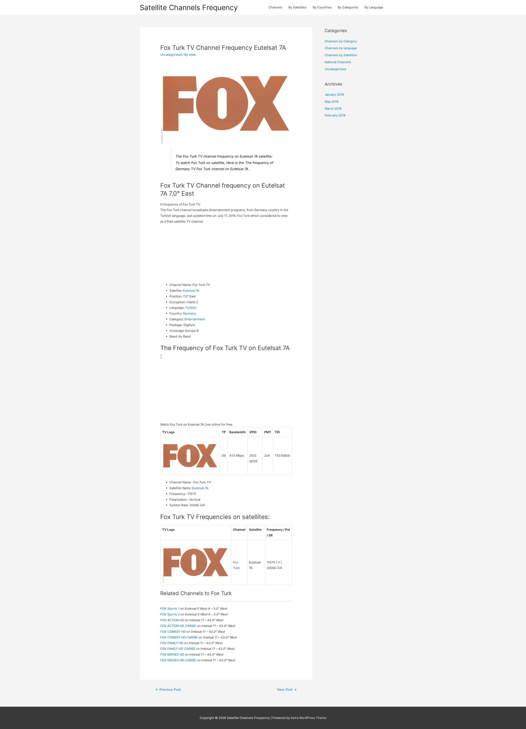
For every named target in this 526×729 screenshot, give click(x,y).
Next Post (287, 690)
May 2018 (331, 101)
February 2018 (335, 115)
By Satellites (297, 7)
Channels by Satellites (341, 55)
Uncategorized (171, 55)
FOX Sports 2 (170, 614)
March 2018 (333, 108)
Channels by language (341, 48)
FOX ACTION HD (172, 620)
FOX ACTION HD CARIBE (178, 626)
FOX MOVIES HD (172, 654)
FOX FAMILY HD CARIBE (178, 649)
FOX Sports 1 (170, 609)
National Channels (338, 62)
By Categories (348, 7)
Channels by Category (341, 41)
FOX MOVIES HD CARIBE (178, 660)
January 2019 (334, 94)
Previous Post (168, 690)
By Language (374, 7)
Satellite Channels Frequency (189, 7)
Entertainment (195, 319)
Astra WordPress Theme (308, 718)
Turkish (190, 308)
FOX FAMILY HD (172, 643)
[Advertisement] (226, 253)
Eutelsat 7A (191, 291)
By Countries (322, 7)
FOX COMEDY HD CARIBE (179, 637)
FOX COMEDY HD (173, 632)
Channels (275, 7)
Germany (189, 313)
